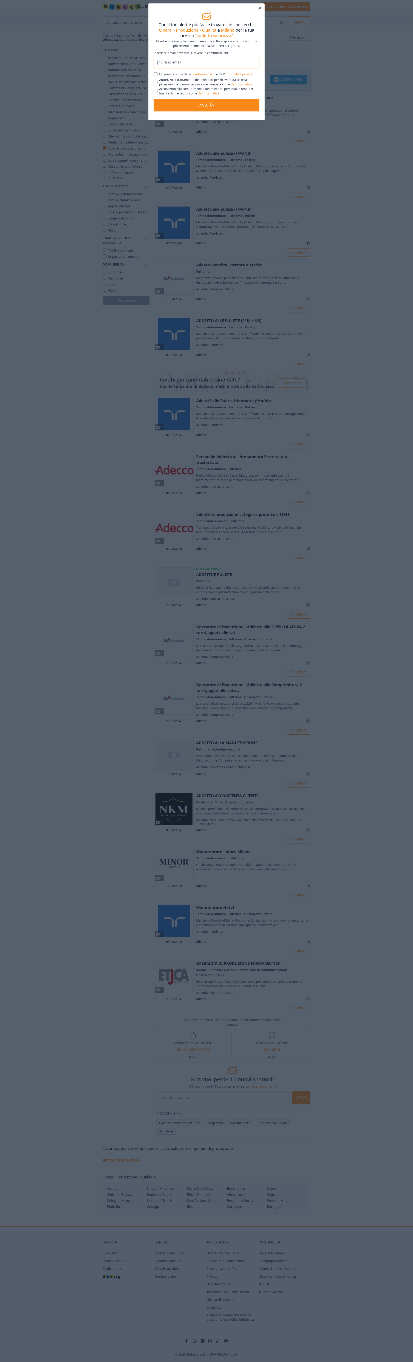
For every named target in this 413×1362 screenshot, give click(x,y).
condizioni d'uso (203, 89)
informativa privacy (239, 89)
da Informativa (241, 99)
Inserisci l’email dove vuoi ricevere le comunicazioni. (191, 53)
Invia (203, 120)
